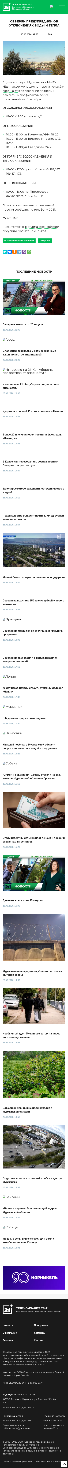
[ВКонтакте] (9, 252)
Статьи (38, 1340)
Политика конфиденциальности (17, 1461)
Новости (8, 1325)
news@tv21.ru (50, 1428)
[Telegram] (19, 252)
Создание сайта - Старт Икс (48, 1461)
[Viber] (24, 252)
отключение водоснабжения (19, 240)
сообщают (10, 90)
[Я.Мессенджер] (5, 252)
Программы (41, 1325)
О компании (10, 1332)
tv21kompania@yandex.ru (16, 1428)
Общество (45, 240)
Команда (39, 1332)
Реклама (8, 1340)
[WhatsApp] (29, 252)
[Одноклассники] (14, 252)
